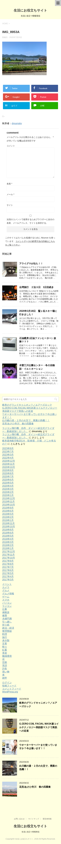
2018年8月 (8, 529)
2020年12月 (8, 461)
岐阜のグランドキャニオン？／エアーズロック (27, 405)
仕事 (4, 609)
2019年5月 (8, 514)
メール (10, 194)
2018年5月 (8, 536)
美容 (4, 653)
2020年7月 (8, 476)
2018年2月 (8, 545)
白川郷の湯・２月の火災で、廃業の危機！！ (26, 420)
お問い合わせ (19, 819)
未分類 (5, 640)
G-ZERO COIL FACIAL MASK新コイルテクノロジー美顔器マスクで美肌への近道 (39, 727)
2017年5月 (8, 573)
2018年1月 (8, 548)
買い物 (5, 671)
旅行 (4, 637)
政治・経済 (8, 628)
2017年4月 (8, 576)
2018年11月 (8, 523)
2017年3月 (8, 579)
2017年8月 (8, 564)
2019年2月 (8, 517)
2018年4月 (8, 539)
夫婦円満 (7, 618)
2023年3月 (8, 454)
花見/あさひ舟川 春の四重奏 (18, 423)
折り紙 (5, 625)
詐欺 (4, 668)
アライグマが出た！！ (31, 263)
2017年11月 (8, 554)
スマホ (5, 600)
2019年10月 (8, 504)
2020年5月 (8, 482)
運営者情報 (47, 819)
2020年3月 (8, 489)
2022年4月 (8, 458)
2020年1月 (8, 495)
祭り (4, 646)
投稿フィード (9, 685)
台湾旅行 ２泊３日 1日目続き (36, 287)
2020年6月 (8, 479)
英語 (4, 665)
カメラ (5, 587)
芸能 (4, 662)
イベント (7, 584)
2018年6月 (8, 532)
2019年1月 (8, 520)
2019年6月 (8, 511)
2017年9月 (8, 561)
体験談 (5, 612)
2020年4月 (8, 486)
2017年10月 (8, 557)
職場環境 (7, 656)
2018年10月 (8, 526)
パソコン (7, 603)
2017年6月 (8, 570)
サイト (10, 205)
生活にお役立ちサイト (30, 10)
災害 (4, 643)
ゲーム (5, 596)
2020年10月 (8, 467)
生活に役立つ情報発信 (30, 832)
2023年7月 (8, 451)
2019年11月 (8, 501)
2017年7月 (8, 567)
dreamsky (17, 123)
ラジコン (7, 606)
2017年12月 (8, 551)
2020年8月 (8, 473)
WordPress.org (10, 691)
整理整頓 (7, 631)
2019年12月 (8, 498)
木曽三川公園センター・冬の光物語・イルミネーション (37, 367)
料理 (4, 634)
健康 (4, 615)
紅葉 (4, 650)
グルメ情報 (8, 593)
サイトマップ (33, 819)
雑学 (4, 678)
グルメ (5, 590)
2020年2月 (8, 492)
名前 (9, 184)
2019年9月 (8, 507)
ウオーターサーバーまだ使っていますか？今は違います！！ (38, 747)
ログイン (7, 682)
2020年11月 (8, 464)
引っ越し (7, 621)
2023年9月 (8, 448)
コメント (11, 146)
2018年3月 (8, 542)
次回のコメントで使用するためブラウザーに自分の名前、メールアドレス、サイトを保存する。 (30, 221)
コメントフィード (11, 689)
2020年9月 (8, 470)
